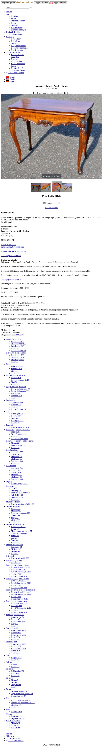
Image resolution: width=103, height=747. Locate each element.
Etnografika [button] (10, 400)
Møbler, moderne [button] (13, 506)
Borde (15, 508)
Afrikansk (16, 405)
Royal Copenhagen (21, 572)
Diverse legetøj (19, 484)
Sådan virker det (17, 55)
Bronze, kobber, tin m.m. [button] (16, 375)
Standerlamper (18, 344)
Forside (9, 12)
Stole (15, 520)
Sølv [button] (8, 655)
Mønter (15, 551)
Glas (14, 488)
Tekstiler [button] (9, 669)
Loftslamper (17, 346)
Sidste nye (10, 736)
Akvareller (17, 452)
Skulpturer (16, 459)
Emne (13, 18)
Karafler (16, 416)
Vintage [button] (9, 714)
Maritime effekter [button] (13, 502)
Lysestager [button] (10, 486)
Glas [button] (8, 411)
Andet (15, 348)
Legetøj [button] (9, 481)
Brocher (15, 619)
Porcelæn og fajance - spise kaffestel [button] (20, 590)
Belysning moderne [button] (13, 339)
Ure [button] (7, 698)
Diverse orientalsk (20, 558)
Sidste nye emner (18, 21)
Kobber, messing (20, 380)
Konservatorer (16, 27)
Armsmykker (17, 617)
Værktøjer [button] (10, 36)
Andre (16, 574)
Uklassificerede (18, 350)
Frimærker (16, 547)
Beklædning (17, 671)
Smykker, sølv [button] (11, 642)
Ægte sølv (17, 366)
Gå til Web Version (16, 73)
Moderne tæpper (19, 691)
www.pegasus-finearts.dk (11, 256)
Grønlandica (17, 402)
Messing (16, 490)
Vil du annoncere (18, 64)
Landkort (16, 396)
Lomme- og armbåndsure (23, 703)
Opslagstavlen (16, 34)
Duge (15, 673)
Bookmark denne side (19, 48)
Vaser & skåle (19, 434)
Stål (14, 371)
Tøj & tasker (17, 718)
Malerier (16, 457)
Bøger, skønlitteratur (20, 389)
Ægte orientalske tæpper (22, 694)
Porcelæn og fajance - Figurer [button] (18, 565)
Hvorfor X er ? (17, 68)
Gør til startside (17, 50)
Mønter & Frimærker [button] (14, 545)
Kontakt (14, 59)
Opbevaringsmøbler (20, 513)
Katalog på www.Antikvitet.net (13, 251)
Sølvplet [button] (9, 662)
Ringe (14, 624)
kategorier (20, 335)
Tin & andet (17, 497)
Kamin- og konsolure (20, 700)
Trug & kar (16, 685)
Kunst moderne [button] (12, 450)
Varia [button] (8, 709)
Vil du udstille (16, 61)
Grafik (16, 454)
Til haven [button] (9, 678)
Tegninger (17, 461)
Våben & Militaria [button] (13, 721)
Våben (15, 725)
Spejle (14, 518)
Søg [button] (7, 14)
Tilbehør (14, 25)
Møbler (14, 682)
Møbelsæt (16, 511)
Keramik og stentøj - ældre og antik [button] (20, 441)
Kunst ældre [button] (11, 466)
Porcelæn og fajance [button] (14, 560)
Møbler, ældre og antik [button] (15, 524)
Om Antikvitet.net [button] (13, 52)
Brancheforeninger (18, 30)
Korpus (16, 657)
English (12, 79)
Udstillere (15, 16)
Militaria (15, 723)
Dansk (12, 77)
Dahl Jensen (18, 569)
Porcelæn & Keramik (20, 493)
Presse (13, 66)
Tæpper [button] (9, 689)
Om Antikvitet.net (13, 738)
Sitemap (14, 43)
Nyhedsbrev (16, 39)
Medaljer (16, 549)
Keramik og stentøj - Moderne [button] (18, 429)
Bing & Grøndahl (20, 567)
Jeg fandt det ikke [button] (13, 32)
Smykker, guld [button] (12, 628)
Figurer (16, 432)
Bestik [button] (8, 364)
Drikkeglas (17, 414)
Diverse (16, 712)
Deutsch (12, 81)
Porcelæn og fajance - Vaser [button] (17, 601)
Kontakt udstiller (51, 208)
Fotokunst (16, 716)
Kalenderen (15, 41)
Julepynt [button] (9, 425)
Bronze (16, 378)
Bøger (13, 23)
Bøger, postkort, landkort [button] (16, 387)
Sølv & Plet (17, 495)
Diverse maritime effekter (22, 504)
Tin (14, 382)
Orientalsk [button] (10, 556)
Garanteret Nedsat (18, 70)
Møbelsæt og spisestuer (21, 531)
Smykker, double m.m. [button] (15, 615)
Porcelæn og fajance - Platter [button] (17, 578)
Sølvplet (16, 369)
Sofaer (15, 515)
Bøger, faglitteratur (20, 391)
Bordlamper (17, 341)
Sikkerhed (15, 57)
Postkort (16, 393)
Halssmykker (18, 621)
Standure (16, 705)
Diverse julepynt (20, 427)
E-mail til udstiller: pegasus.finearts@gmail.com (12, 246)
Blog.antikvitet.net (18, 46)
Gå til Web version (15, 740)
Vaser (15, 418)
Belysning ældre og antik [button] (16, 353)
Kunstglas (17, 420)
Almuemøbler (18, 527)
